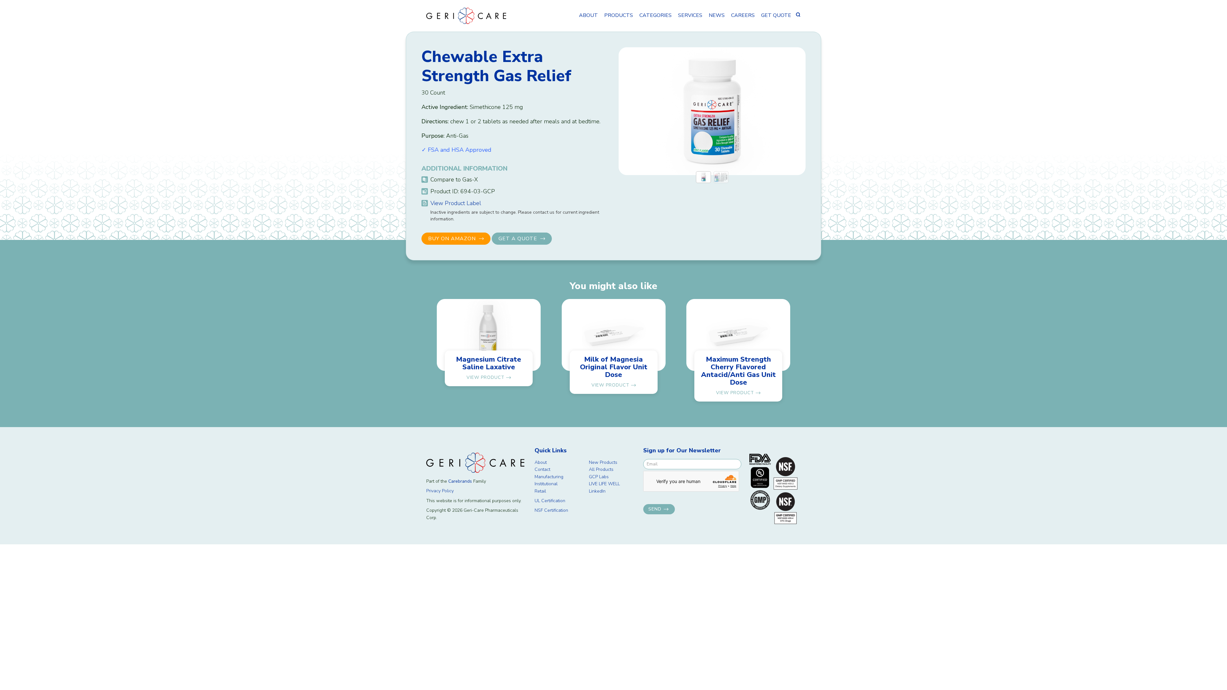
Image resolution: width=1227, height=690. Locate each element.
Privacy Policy (440, 491)
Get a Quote (517, 238)
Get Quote (776, 15)
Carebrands (460, 481)
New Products (603, 462)
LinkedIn (597, 491)
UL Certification (550, 501)
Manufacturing (549, 477)
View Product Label (455, 203)
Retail (540, 491)
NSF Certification (551, 510)
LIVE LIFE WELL (604, 484)
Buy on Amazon (452, 238)
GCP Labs (599, 477)
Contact (542, 469)
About (588, 15)
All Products (601, 469)
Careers (743, 15)
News (717, 15)
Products (618, 15)
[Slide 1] (703, 177)
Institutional (546, 484)
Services (690, 15)
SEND (654, 509)
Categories (655, 15)
